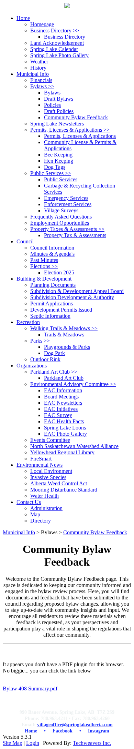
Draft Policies (59, 111)
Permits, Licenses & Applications (70, 130)
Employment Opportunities (59, 223)
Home (23, 18)
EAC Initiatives (61, 409)
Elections (44, 266)
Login (32, 743)
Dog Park (54, 353)
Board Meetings (61, 396)
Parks (40, 341)
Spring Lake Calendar (54, 49)
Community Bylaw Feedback (76, 117)
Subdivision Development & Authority (72, 297)
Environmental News (39, 465)
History (38, 68)
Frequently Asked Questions (61, 217)
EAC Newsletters (63, 403)
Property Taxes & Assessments (67, 229)
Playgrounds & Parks (67, 347)
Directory (40, 521)
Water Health (44, 496)
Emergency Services (66, 198)
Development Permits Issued (61, 310)
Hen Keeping (58, 161)
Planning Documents (53, 285)
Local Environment (51, 471)
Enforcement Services (67, 204)
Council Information (52, 248)
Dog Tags (54, 167)
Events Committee (50, 440)
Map (35, 514)
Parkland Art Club (53, 372)
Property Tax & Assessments (75, 235)
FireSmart (41, 459)
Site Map (12, 743)
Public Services (50, 173)
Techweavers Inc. (92, 743)
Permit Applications (51, 303)
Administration (46, 508)
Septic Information (50, 316)
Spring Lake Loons (65, 428)
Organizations (31, 365)
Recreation (28, 322)
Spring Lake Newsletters (57, 123)
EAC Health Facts (64, 421)
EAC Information (63, 390)
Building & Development (43, 279)
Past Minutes (44, 260)
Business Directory (54, 30)
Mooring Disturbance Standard (63, 490)
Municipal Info (19, 532)
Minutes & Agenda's (52, 254)
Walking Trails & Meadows (64, 328)
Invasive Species (48, 477)
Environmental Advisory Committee (73, 384)
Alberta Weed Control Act (58, 483)
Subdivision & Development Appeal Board (77, 291)
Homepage (42, 24)
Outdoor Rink (45, 359)
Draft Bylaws (58, 99)
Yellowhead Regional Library (62, 452)
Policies (52, 105)
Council (25, 241)
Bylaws (42, 86)
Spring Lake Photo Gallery (59, 55)
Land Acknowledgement (57, 43)
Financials (41, 80)
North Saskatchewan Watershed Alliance (74, 446)
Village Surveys (61, 210)
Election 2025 (59, 272)
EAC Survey (58, 415)
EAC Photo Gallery (65, 434)
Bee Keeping (58, 155)
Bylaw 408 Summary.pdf (30, 688)
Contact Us (28, 502)
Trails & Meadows (64, 334)
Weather (39, 61)
